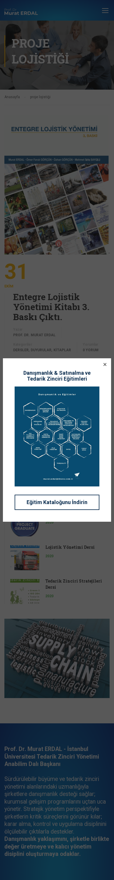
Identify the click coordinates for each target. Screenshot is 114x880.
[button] (105, 364)
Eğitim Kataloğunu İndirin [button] (57, 502)
